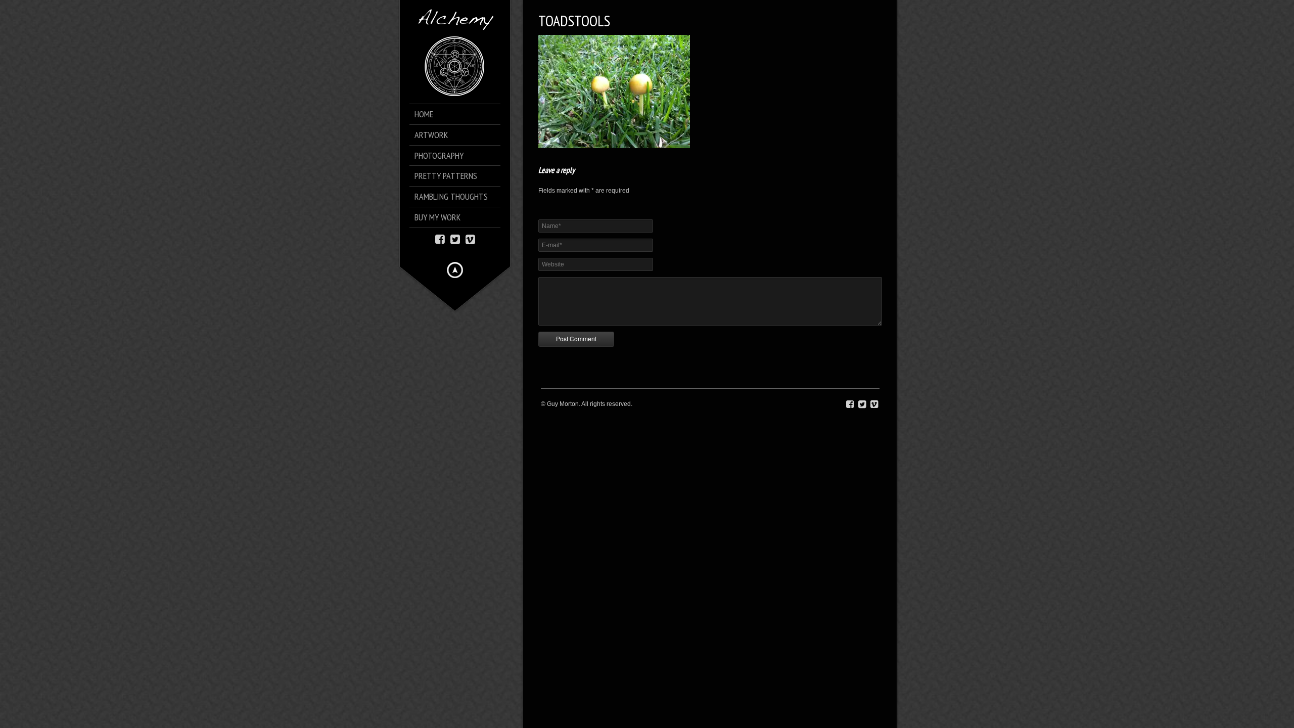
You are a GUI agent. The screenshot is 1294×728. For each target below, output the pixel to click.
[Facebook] (440, 238)
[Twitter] (455, 238)
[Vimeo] (470, 238)
